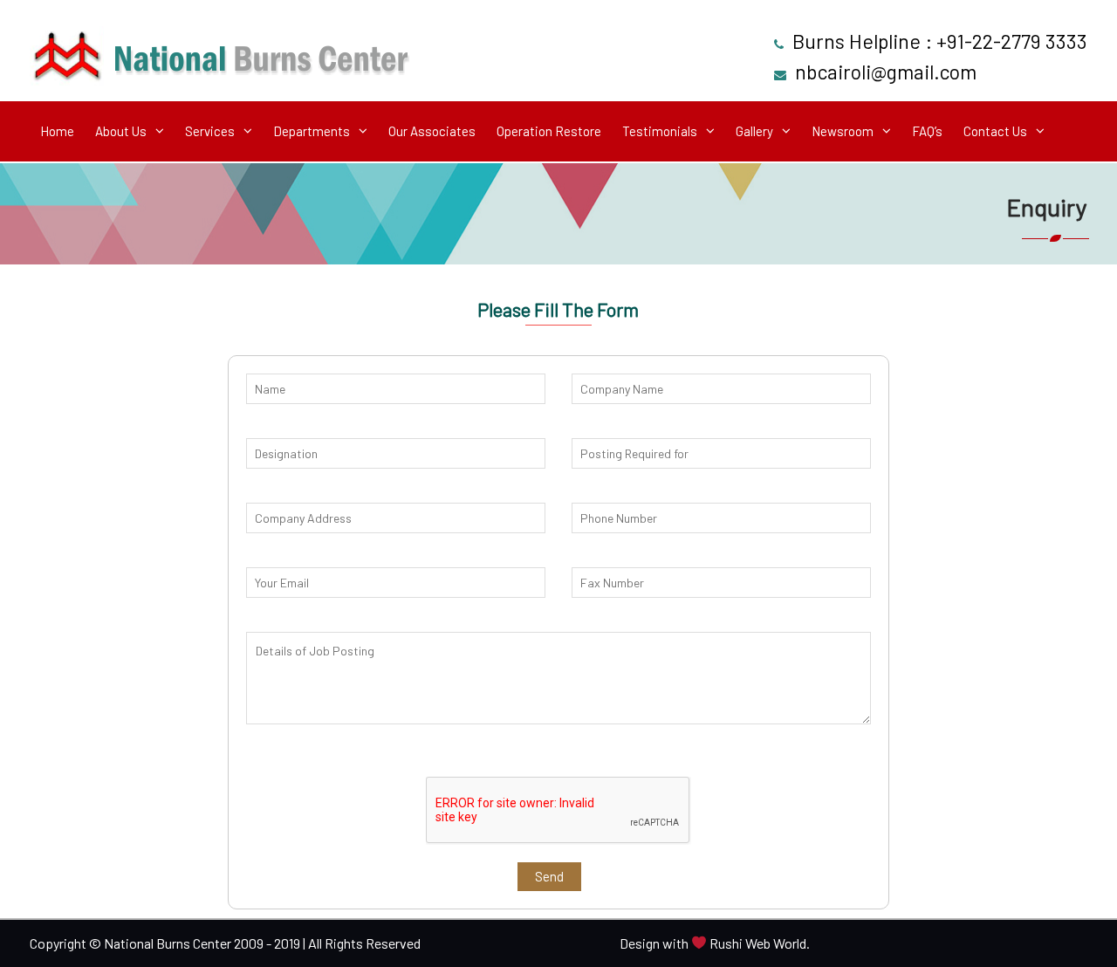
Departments (311, 131)
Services (210, 131)
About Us (121, 131)
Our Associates (432, 131)
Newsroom (843, 131)
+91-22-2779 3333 (1011, 41)
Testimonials (659, 131)
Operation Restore (549, 131)
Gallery (754, 131)
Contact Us (995, 131)
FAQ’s (927, 131)
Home (57, 131)
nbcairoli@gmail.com (886, 71)
